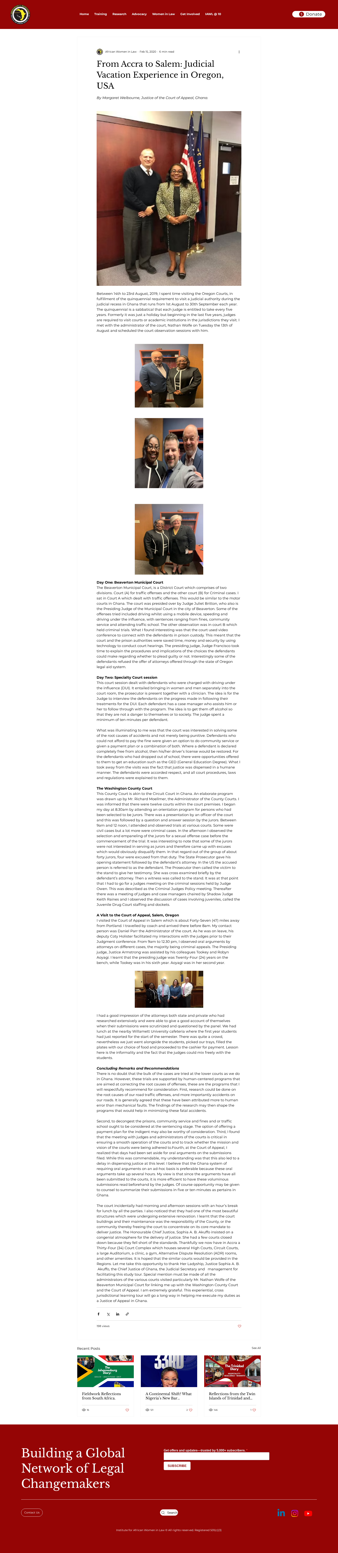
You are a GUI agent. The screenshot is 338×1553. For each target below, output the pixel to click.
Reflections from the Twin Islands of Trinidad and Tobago (232, 1396)
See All (256, 1348)
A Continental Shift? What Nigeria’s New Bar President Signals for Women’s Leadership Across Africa (169, 1396)
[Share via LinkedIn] (118, 1314)
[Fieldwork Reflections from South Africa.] (105, 1371)
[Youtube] (308, 1513)
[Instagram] (294, 1513)
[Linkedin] (281, 1513)
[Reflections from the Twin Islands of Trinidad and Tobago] (232, 1371)
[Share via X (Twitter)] (108, 1314)
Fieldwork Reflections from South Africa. (101, 1396)
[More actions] (239, 51)
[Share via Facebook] (98, 1314)
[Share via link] (127, 1314)
